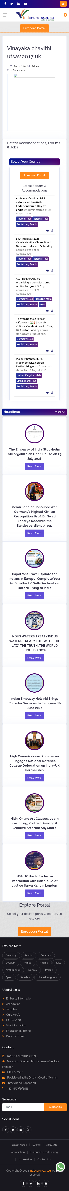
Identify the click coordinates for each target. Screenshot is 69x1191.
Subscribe (55, 1106)
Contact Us (44, 1159)
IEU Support (13, 1020)
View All (60, 412)
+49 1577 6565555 (17, 1088)
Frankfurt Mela (43, 299)
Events (36, 1144)
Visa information (15, 1025)
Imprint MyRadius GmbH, (22, 1056)
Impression (25, 1159)
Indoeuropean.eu (40, 1170)
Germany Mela (25, 299)
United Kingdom (47, 977)
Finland (44, 962)
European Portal (34, 28)
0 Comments (18, 70)
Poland (49, 970)
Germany (11, 955)
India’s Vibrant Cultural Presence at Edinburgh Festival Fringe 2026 (30, 362)
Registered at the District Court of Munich (32, 1077)
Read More (34, 466)
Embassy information (18, 998)
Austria (29, 955)
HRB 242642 (15, 1072)
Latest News (19, 1144)
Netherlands (13, 970)
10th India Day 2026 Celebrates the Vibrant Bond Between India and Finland (33, 242)
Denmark (46, 955)
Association (12, 1003)
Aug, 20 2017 (21, 66)
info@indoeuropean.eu (21, 1082)
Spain (9, 977)
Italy (58, 962)
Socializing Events (27, 224)
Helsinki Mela (40, 218)
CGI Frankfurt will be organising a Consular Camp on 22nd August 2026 (33, 282)
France (28, 962)
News (42, 304)
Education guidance (18, 1030)
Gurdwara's (12, 1014)
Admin (35, 66)
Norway (32, 970)
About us (51, 1144)
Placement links (15, 1036)
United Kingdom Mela (29, 375)
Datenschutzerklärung (44, 1152)
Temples (11, 1009)
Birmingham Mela (26, 381)
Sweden (25, 977)
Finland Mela (24, 218)
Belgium (11, 962)
